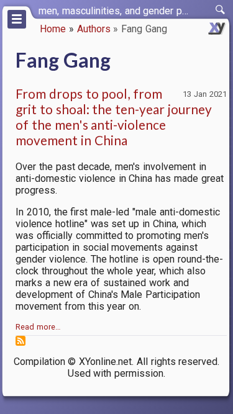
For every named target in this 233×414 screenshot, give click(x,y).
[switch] (220, 10)
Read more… (38, 326)
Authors (94, 29)
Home (53, 29)
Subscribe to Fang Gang (20, 341)
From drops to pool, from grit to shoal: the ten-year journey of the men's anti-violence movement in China (114, 117)
